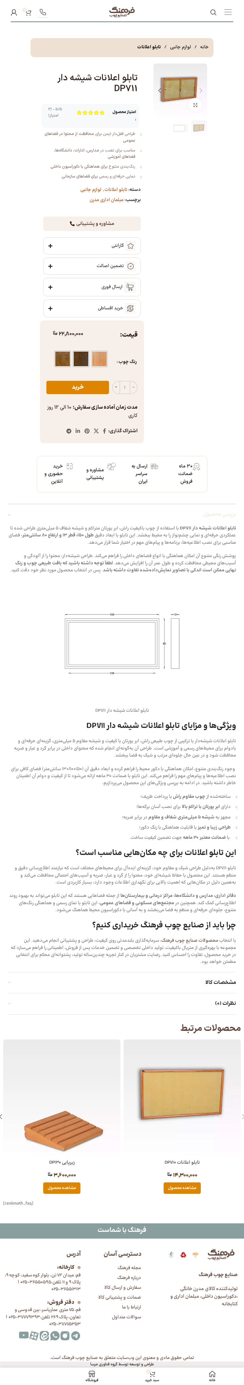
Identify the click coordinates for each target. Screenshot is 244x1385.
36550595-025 (35, 1282)
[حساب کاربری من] (14, 12)
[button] (200, 90)
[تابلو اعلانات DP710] (182, 1098)
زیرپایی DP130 (62, 1162)
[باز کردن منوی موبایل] (228, 12)
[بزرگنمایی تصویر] (195, 105)
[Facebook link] (104, 431)
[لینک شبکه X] (96, 431)
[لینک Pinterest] (87, 431)
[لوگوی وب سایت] (122, 12)
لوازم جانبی (180, 47)
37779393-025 (24, 1317)
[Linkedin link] (78, 431)
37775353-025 (65, 1324)
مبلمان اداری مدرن (107, 200)
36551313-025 (66, 1289)
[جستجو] (213, 12)
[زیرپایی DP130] (61, 1098)
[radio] (99, 359)
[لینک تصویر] (171, 1254)
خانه (204, 47)
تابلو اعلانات (149, 47)
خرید (78, 387)
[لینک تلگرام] (68, 431)
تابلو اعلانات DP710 (182, 1162)
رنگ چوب (128, 362)
